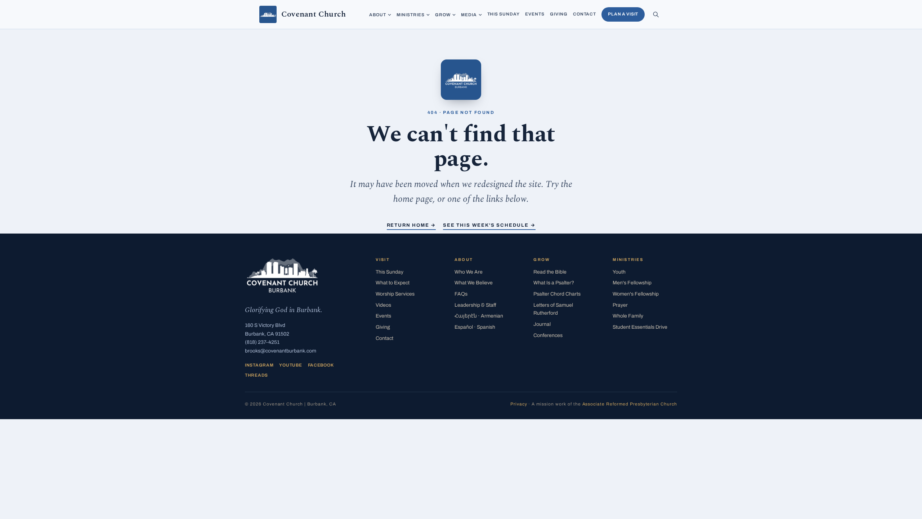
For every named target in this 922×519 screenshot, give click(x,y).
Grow (443, 14)
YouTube (290, 365)
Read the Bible (550, 272)
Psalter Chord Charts (557, 294)
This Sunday (503, 14)
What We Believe (474, 282)
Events (535, 14)
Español (475, 327)
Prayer (620, 305)
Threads (256, 375)
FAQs (461, 294)
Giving (559, 14)
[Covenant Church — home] (282, 275)
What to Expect (392, 282)
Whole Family (628, 316)
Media (469, 14)
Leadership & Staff (475, 305)
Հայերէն (479, 316)
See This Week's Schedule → (489, 225)
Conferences (548, 335)
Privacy (518, 404)
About (377, 14)
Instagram (259, 365)
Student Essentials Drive (640, 327)
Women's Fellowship (636, 294)
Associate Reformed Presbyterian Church (629, 404)
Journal (542, 324)
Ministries (411, 14)
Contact (584, 14)
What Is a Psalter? (553, 282)
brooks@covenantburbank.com (280, 351)
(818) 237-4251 (262, 342)
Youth (619, 272)
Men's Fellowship (632, 282)
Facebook (321, 365)
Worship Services (395, 294)
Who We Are (469, 272)
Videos (383, 305)
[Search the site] (656, 14)
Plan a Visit (623, 14)
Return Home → (411, 225)
